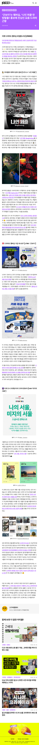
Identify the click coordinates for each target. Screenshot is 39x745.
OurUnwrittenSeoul (23, 538)
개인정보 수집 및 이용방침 (23, 739)
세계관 (14, 10)
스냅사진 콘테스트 (22, 485)
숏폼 (7, 710)
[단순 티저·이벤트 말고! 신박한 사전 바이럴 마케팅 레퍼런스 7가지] (19, 665)
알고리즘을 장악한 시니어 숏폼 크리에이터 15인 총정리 (19, 714)
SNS (3, 710)
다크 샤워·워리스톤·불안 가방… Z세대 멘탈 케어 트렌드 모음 (19, 649)
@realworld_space (23, 131)
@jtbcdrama (23, 270)
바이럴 (4, 677)
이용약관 (12, 739)
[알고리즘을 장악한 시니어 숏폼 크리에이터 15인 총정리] (19, 698)
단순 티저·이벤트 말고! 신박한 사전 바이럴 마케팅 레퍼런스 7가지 (19, 681)
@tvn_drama (23, 437)
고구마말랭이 (13, 607)
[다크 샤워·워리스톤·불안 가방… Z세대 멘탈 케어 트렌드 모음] (19, 633)
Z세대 (3, 645)
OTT (3, 10)
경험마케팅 (9, 10)
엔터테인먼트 (17, 677)
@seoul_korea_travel (21, 186)
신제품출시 (9, 677)
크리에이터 (12, 710)
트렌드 (8, 645)
